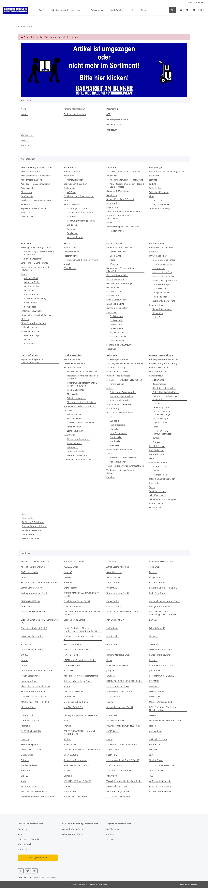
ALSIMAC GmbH (71, 566)
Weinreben (115, 264)
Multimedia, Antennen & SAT (77, 459)
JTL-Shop (193, 884)
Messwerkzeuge (160, 418)
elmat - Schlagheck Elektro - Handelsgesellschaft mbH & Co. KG (80, 629)
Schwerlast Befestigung (35, 298)
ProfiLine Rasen (117, 340)
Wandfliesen (69, 268)
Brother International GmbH (34, 593)
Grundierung (112, 408)
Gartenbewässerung (116, 279)
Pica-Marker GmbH (115, 720)
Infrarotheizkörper (158, 255)
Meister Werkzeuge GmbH (161, 702)
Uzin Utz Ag (111, 775)
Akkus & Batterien (72, 359)
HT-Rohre (71, 216)
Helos (109, 660)
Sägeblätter (158, 470)
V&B (151, 775)
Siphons (71, 229)
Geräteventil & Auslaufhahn (80, 212)
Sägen (155, 426)
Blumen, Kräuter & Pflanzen (119, 247)
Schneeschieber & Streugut (119, 344)
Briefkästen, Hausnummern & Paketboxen (35, 268)
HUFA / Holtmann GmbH (117, 665)
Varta (23, 781)
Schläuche (72, 224)
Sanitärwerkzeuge (157, 491)
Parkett (152, 184)
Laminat (153, 179)
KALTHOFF (111, 675)
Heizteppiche (159, 268)
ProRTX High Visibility (31, 731)
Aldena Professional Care (161, 561)
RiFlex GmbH (70, 744)
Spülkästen (72, 233)
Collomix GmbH (113, 606)
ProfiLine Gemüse (118, 336)
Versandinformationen (74, 109)
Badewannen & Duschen (75, 184)
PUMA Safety (112, 731)
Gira (108, 649)
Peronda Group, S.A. (30, 720)
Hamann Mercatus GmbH (118, 654)
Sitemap (25, 145)
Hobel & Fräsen (156, 450)
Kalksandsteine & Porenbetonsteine (123, 211)
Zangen (156, 438)
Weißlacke (114, 445)
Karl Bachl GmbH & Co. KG (161, 675)
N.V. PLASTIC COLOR (73, 707)
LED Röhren (72, 447)
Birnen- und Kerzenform (78, 439)
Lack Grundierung (118, 433)
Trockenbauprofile (115, 230)
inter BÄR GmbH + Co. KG (161, 665)
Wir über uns (27, 135)
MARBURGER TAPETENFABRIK (35, 702)
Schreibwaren (28, 534)
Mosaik (67, 264)
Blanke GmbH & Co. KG (32, 587)
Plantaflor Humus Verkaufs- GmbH (165, 720)
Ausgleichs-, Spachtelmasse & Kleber (123, 171)
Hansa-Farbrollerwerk (159, 654)
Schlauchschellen (29, 327)
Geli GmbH (154, 644)
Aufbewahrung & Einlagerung (163, 363)
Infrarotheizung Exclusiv (164, 276)
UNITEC (24, 775)
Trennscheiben (160, 474)
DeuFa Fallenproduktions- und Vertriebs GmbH (83, 613)
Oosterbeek (111, 715)
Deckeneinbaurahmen (74, 363)
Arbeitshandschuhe (30, 171)
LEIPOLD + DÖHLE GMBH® (33, 696)
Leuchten (68, 410)
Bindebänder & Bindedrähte (34, 262)
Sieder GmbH (27, 755)
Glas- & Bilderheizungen (164, 260)
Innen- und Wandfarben (121, 396)
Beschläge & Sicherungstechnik (36, 247)
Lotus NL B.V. (70, 696)
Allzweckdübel (31, 278)
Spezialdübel (30, 302)
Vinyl (151, 196)
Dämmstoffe (112, 203)
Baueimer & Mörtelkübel (118, 191)
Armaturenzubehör (76, 179)
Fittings (67, 200)
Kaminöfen (158, 313)
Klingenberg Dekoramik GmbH (35, 686)
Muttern (25, 319)
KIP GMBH (154, 681)
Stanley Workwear (29, 765)
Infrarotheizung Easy (162, 272)
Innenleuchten (74, 426)
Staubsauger (155, 507)
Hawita (24, 660)
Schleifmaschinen (157, 495)
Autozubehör (28, 518)
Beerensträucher (118, 251)
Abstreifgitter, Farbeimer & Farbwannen (125, 363)
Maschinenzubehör (158, 462)
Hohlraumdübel (31, 286)
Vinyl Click (157, 200)
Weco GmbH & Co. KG (116, 786)
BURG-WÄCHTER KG (30, 601)
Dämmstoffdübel (32, 282)
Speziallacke (115, 437)
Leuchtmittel (70, 435)
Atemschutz (26, 192)
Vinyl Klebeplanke (161, 204)
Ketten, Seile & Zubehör (32, 311)
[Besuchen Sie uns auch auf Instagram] (35, 871)
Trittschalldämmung (158, 192)
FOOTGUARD (27, 644)
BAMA (24, 577)
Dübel (24, 274)
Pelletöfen (157, 317)
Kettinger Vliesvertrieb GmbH (77, 681)
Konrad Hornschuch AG (117, 686)
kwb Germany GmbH (73, 691)
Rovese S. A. (154, 744)
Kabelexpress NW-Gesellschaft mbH (81, 675)
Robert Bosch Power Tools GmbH (121, 744)
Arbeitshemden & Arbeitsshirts (35, 175)
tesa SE (67, 770)
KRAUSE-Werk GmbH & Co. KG (35, 691)
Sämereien (111, 312)
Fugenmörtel (112, 207)
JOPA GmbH (154, 670)
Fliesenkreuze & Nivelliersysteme (82, 260)
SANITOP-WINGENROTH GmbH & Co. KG (82, 749)
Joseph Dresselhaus (30, 675)
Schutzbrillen (27, 216)
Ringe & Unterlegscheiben (33, 323)
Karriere (25, 140)
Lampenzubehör (75, 430)
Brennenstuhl (70, 587)
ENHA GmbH (112, 628)
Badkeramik (69, 188)
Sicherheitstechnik (33, 258)
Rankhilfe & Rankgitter (117, 308)
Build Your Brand (157, 593)
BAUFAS (67, 577)
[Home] (104, 69)
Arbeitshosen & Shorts (31, 179)
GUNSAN (25, 654)
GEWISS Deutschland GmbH (77, 649)
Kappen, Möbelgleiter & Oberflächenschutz (32, 361)
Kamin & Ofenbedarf (162, 309)
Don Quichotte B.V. (115, 619)
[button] (181, 10)
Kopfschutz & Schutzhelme (33, 208)
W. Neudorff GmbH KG (160, 781)
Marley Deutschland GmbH (76, 702)
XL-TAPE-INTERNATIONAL (118, 796)
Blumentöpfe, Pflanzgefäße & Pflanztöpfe (120, 269)
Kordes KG (154, 686)
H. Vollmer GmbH (72, 654)
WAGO (67, 786)
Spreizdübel (30, 306)
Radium (67, 739)
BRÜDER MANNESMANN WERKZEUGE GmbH (81, 594)
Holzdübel (29, 290)
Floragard (153, 636)
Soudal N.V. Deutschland (75, 760)
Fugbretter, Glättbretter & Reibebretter (165, 397)
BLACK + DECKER (157, 582)
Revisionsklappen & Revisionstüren (123, 226)
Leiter (152, 458)
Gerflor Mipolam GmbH (32, 649)
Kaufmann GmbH (29, 681)
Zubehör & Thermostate (164, 300)
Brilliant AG (111, 587)
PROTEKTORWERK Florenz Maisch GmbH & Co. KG (80, 732)
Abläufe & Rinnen (72, 171)
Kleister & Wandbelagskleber (123, 457)
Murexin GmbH (28, 707)
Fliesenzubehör (71, 255)
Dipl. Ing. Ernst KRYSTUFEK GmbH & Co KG (39, 621)
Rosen (113, 260)
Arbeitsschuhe (28, 188)
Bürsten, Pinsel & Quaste (118, 375)
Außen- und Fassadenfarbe (123, 392)
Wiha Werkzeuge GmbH (117, 791)
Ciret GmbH (26, 606)
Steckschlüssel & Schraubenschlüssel (162, 432)
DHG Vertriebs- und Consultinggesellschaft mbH (162, 613)
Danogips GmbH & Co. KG (161, 606)
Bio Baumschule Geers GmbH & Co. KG (39, 582)
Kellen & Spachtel (161, 407)
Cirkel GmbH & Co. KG (74, 606)
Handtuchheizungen (162, 264)
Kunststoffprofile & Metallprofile (36, 315)
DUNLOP (153, 619)
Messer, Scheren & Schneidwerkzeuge (161, 413)
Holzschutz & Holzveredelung (120, 412)
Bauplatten (111, 195)
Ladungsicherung (157, 454)
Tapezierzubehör (118, 461)
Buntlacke (114, 420)
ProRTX (152, 725)
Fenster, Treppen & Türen (34, 526)
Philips (67, 720)
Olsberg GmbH (28, 715)
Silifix (151, 755)
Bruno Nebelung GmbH (117, 593)
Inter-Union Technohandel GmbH (36, 670)
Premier (67, 725)
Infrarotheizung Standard (165, 280)
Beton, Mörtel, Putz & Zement (120, 199)
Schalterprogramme (76, 398)
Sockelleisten (155, 188)
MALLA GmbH (155, 696)
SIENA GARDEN (71, 755)
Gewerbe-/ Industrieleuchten (81, 422)
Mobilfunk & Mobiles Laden (162, 478)
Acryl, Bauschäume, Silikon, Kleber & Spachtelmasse (127, 185)
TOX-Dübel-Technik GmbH (118, 770)
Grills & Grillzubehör (116, 299)
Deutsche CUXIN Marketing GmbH (122, 611)
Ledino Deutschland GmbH (119, 691)
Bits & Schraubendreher (164, 388)
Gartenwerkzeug (114, 291)
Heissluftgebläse (157, 446)
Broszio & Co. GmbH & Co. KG (163, 587)
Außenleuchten (74, 418)
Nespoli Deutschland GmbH (119, 707)
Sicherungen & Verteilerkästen (81, 402)
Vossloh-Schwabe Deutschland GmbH (124, 781)
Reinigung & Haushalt (32, 530)
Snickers (25, 760)
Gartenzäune (112, 295)
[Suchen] (172, 10)
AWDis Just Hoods (29, 572)
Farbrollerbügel (117, 384)
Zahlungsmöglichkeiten (75, 114)
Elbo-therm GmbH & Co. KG (34, 628)
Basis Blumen (116, 316)
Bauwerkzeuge (159, 384)
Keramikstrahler (160, 288)
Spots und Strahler (76, 451)
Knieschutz (26, 204)
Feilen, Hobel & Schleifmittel (166, 392)
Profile (109, 222)
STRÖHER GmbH (114, 765)
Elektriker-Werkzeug (158, 371)
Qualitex (25, 739)
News (189, 2)
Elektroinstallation (72, 367)
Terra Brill (25, 770)
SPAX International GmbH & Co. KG (122, 760)
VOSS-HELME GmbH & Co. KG (77, 781)
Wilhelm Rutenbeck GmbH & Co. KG (38, 796)
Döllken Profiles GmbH (74, 619)
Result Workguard (29, 744)
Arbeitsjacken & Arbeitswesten (35, 184)
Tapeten (110, 453)
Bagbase (153, 572)
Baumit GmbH (113, 577)
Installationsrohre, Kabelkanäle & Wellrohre (82, 377)
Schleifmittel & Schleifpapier (162, 499)
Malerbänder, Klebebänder (119, 449)
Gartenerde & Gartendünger (119, 283)
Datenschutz (112, 109)
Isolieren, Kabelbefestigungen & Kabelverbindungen (82, 384)
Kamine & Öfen (156, 305)
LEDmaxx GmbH (156, 691)
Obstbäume (115, 255)
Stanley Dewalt (156, 760)
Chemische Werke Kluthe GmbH (164, 601)
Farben (109, 388)
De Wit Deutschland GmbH (33, 611)
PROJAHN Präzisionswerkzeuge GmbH (124, 725)
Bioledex (68, 582)
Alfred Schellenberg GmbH (33, 566)
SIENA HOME (112, 755)
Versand (53, 877)
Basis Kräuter (116, 324)
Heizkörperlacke (117, 425)
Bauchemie (111, 175)
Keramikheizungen (161, 284)
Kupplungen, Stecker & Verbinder (79, 406)
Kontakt (199, 2)
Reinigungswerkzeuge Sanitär (81, 220)
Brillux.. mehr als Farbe (117, 371)
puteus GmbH (155, 731)
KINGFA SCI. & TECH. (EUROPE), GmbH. (124, 681)
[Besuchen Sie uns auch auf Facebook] (21, 871)
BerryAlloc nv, (155, 577)
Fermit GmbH (112, 636)
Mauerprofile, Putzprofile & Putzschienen (119, 217)
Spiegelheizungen (161, 292)
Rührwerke (154, 483)
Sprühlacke (115, 441)
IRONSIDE (68, 670)
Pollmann (25, 725)
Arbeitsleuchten (74, 414)
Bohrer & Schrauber (158, 367)
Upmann (68, 775)
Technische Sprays (31, 538)
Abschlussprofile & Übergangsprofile (166, 171)
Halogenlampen (74, 443)
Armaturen (69, 175)
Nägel (27, 339)
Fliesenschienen (71, 251)
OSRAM (152, 715)
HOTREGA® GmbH (72, 665)
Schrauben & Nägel (30, 331)
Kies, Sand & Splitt (115, 303)
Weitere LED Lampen (77, 455)
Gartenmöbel (112, 287)
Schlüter (153, 749)
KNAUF (67, 686)
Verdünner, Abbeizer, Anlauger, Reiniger (121, 471)
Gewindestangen (32, 335)
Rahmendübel (31, 294)
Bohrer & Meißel (160, 466)
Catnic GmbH (112, 601)
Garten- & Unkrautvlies (117, 275)
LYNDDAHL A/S (113, 696)
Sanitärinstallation (72, 204)
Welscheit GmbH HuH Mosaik (35, 791)
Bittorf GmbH (112, 582)
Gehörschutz (27, 196)
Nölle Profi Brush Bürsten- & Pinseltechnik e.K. (162, 708)
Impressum (111, 129)
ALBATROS (111, 561)
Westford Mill (70, 791)
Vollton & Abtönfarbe (120, 400)
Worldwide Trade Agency (75, 796)
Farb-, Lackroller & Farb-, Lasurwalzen (124, 379)
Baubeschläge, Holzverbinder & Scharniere (39, 253)
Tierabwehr (111, 349)
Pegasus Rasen (117, 332)
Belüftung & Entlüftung (33, 522)
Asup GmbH (154, 566)
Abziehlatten (159, 379)
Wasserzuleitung (75, 237)
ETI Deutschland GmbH (32, 636)
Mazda (109, 702)
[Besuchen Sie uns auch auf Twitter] (28, 871)
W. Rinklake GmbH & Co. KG (34, 786)
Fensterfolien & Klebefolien (119, 404)
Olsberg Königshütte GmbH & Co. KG (81, 715)
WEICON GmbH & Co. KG (160, 786)
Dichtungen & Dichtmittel (79, 208)
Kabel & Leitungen (75, 389)
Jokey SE (110, 670)
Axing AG (68, 572)
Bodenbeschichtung (115, 367)
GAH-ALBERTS (112, 644)
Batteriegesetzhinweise (117, 119)
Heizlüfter (153, 251)
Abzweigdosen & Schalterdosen (82, 371)
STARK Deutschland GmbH (76, 765)
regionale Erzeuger (158, 739)
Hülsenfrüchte (116, 328)
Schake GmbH (113, 749)
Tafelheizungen (160, 296)
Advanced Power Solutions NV (35, 561)
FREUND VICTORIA (72, 644)
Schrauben (29, 343)
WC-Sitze (71, 192)
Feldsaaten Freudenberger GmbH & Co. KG (82, 638)
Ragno (109, 739)
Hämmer (157, 403)
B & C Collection (113, 572)
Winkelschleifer (156, 503)
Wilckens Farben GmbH (160, 791)
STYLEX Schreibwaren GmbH (162, 765)
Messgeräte (72, 394)
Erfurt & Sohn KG (157, 628)
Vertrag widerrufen (37, 857)
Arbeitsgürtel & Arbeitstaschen (163, 359)
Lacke (109, 416)
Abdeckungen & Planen (117, 359)
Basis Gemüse (116, 320)
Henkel (24, 665)
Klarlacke (114, 429)
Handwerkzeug (156, 375)
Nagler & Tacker (160, 422)
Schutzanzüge (27, 212)
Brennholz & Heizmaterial (161, 247)
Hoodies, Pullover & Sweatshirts (36, 200)
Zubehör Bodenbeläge (159, 208)
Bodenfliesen (70, 247)
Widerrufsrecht (113, 124)
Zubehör (110, 477)
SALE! (24, 514)
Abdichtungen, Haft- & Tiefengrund (126, 179)
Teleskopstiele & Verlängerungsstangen (125, 465)
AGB (108, 114)
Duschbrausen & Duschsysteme (79, 196)
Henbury (153, 660)
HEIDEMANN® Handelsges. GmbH (80, 660)
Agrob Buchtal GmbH (74, 561)
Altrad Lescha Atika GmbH (118, 566)
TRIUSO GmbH (156, 770)
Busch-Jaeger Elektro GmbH (77, 601)
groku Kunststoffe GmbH (160, 649)
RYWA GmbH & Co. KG (31, 749)
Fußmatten (154, 175)
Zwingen (157, 442)
